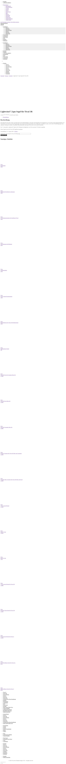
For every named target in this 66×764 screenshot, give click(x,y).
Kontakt (4, 1)
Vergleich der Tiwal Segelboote (9, 699)
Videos (4, 731)
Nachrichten (5, 34)
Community (5, 36)
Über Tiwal (5, 37)
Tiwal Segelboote (4, 23)
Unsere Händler (6, 708)
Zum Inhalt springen (15, 22)
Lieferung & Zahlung (7, 709)
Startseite (2, 75)
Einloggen (5, 40)
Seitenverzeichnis (6, 712)
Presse (4, 730)
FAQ (4, 38)
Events (4, 727)
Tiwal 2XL (8, 33)
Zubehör (7, 71)
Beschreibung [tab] (6, 117)
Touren (4, 726)
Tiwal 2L (7, 32)
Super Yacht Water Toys (8, 707)
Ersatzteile (8, 73)
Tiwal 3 (7, 27)
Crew (4, 740)
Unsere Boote (6, 714)
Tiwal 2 (7, 31)
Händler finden (3, 135)
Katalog (4, 39)
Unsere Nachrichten (7, 729)
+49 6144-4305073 (7, 2)
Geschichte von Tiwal (7, 739)
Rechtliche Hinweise (7, 710)
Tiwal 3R (7, 29)
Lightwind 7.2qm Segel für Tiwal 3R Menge (10, 133)
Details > (16, 131)
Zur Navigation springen (6, 22)
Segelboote (5, 26)
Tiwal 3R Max (9, 30)
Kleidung (7, 72)
